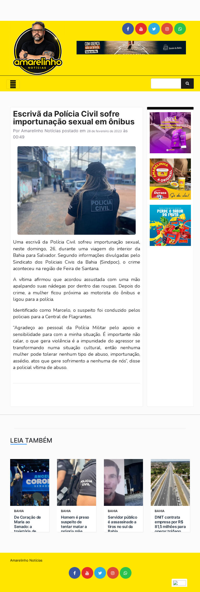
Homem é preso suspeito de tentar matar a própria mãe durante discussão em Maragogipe (75, 531)
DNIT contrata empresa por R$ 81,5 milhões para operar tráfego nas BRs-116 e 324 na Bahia (170, 529)
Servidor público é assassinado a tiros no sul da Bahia (122, 524)
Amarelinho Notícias (41, 130)
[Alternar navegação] (13, 84)
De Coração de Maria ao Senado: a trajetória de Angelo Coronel (28, 526)
